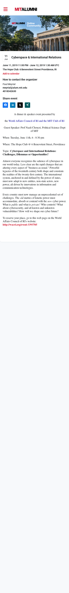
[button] (11, 73)
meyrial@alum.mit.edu (15, 87)
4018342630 (9, 91)
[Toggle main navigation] (5, 9)
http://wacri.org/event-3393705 (20, 224)
